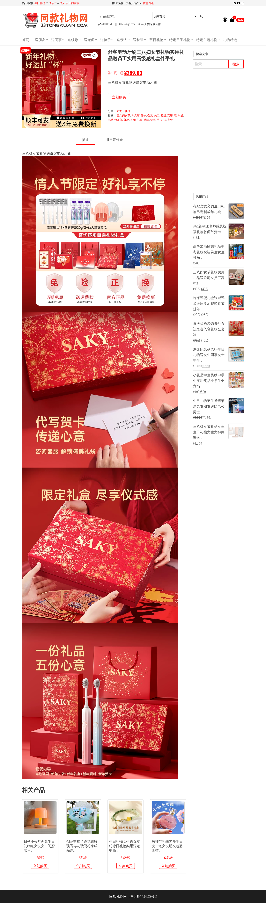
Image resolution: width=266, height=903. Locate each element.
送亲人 (122, 39)
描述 (85, 139)
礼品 (126, 120)
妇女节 (75, 3)
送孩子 (105, 39)
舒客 (153, 120)
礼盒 (140, 120)
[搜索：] (218, 63)
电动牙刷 (113, 120)
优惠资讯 (148, 3)
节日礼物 (156, 39)
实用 (170, 115)
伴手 (143, 115)
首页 (25, 39)
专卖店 (135, 115)
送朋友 (40, 39)
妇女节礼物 (123, 111)
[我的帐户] (225, 19)
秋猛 (146, 120)
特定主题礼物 (206, 39)
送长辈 (138, 39)
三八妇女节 (123, 115)
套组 (163, 115)
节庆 (159, 120)
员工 (156, 115)
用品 (180, 115)
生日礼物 (40, 3)
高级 (170, 120)
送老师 (89, 39)
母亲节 (52, 3)
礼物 (133, 120)
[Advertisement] (218, 130)
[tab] (88, 140)
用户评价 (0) (114, 139)
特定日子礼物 (179, 39)
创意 (150, 115)
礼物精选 (230, 39)
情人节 (64, 3)
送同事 (56, 39)
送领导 (73, 39)
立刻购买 (119, 97)
